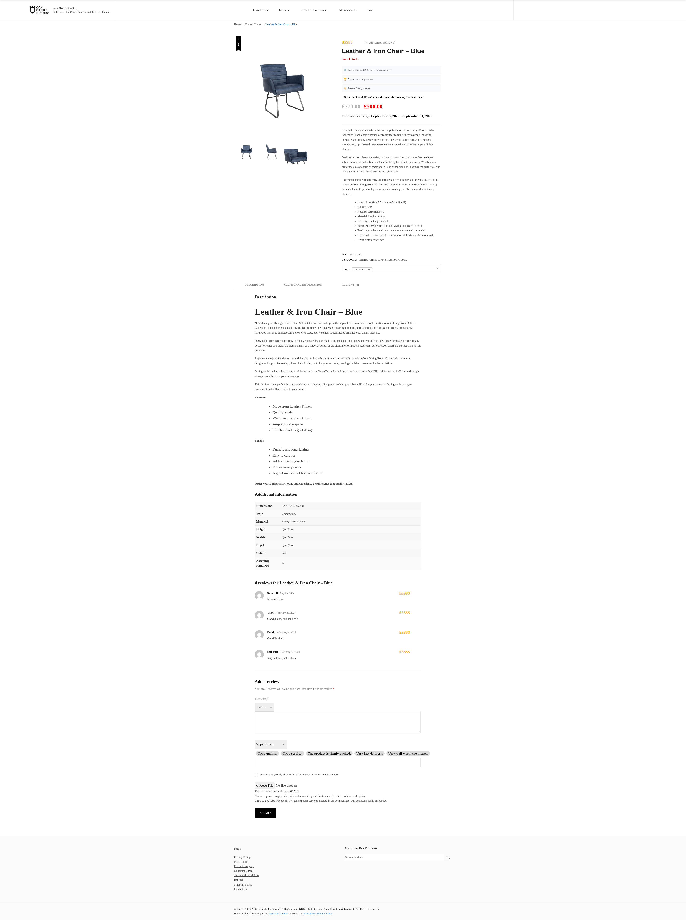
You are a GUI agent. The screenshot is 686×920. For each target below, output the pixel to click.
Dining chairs (362, 270)
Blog (369, 10)
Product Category (244, 866)
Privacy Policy (242, 857)
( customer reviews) (380, 42)
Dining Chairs (369, 260)
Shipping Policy (243, 884)
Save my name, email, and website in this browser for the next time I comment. (299, 774)
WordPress (309, 913)
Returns (238, 879)
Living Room (261, 10)
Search (447, 857)
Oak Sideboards (347, 10)
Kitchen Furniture (394, 260)
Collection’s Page (244, 870)
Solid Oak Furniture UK (64, 8)
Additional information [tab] (303, 285)
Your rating (261, 699)
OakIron (301, 521)
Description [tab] (254, 285)
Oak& (293, 521)
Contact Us (240, 889)
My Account (241, 861)
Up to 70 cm (288, 537)
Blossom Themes (278, 913)
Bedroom (284, 10)
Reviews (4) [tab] (350, 285)
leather (285, 521)
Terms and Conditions (246, 875)
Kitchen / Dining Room (313, 10)
